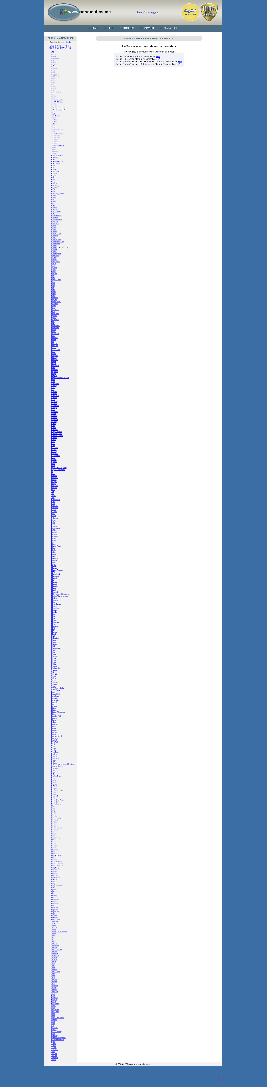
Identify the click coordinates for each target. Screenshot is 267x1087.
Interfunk (54, 486)
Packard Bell (55, 694)
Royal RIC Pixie (57, 800)
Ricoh (53, 782)
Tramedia (54, 986)
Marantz (54, 582)
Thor (53, 968)
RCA (53, 762)
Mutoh (53, 634)
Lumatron (54, 558)
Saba (53, 808)
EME (53, 336)
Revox (53, 778)
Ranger (53, 760)
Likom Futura (56, 546)
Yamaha (54, 1056)
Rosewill (54, 796)
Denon (53, 292)
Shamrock (54, 850)
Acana (53, 56)
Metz (53, 602)
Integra (53, 484)
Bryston (54, 188)
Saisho (53, 812)
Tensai (53, 962)
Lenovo (54, 534)
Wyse (53, 1042)
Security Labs (56, 838)
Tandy (53, 926)
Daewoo (54, 274)
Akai (53, 80)
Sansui (53, 824)
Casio (53, 200)
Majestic (54, 578)
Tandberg (54, 922)
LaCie (53, 530)
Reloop (53, 774)
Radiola (54, 756)
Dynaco (54, 316)
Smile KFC (55, 878)
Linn (53, 548)
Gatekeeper (55, 384)
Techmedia (55, 946)
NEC (53, 646)
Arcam (53, 118)
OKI (52, 672)
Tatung (53, 930)
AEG (53, 72)
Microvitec (55, 608)
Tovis (53, 984)
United (53, 1002)
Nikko (53, 660)
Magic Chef (55, 574)
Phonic (53, 714)
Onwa (53, 680)
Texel (53, 966)
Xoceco (53, 1048)
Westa (53, 1034)
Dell (52, 288)
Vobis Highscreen (57, 1018)
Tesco (53, 964)
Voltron (54, 1020)
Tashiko (54, 928)
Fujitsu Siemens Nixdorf (60, 378)
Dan (52, 276)
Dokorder (54, 304)
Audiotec (54, 140)
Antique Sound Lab (58, 108)
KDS (53, 504)
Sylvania (54, 918)
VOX (53, 1022)
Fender (53, 354)
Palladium (55, 696)
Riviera (53, 784)
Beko (53, 160)
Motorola (54, 626)
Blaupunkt (55, 172)
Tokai (53, 978)
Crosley (54, 260)
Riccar (53, 780)
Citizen (53, 228)
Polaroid (54, 722)
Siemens (54, 860)
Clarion (54, 232)
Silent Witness (56, 862)
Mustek (54, 632)
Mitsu (53, 620)
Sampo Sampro (56, 818)
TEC (53, 942)
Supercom (54, 910)
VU (52, 1026)
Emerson (54, 338)
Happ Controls (56, 432)
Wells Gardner (56, 1032)
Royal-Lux (55, 802)
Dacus (53, 272)
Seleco (53, 844)
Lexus (53, 540)
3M (52, 52)
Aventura (54, 152)
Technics (54, 948)
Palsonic (54, 698)
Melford (54, 598)
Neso (53, 652)
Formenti (54, 370)
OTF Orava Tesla (57, 688)
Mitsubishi (55, 622)
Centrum (54, 208)
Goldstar (54, 402)
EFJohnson (55, 320)
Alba (53, 86)
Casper (53, 202)
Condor (54, 250)
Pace (52, 692)
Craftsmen (55, 256)
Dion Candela (56, 302)
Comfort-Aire (56, 240)
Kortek (53, 516)
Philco (53, 708)
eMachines (55, 334)
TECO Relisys (56, 950)
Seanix (53, 834)
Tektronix (54, 954)
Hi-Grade (54, 448)
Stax (52, 898)
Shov (53, 858)
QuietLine (54, 752)
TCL (53, 938)
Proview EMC (56, 736)
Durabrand (55, 314)
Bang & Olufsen (57, 156)
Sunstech (54, 908)
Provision (54, 738)
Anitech (54, 106)
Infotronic (54, 478)
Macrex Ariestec (57, 570)
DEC (53, 282)
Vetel (53, 1008)
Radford (54, 754)
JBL (52, 492)
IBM (53, 464)
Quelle (53, 750)
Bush (53, 192)
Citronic (54, 230)
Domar (53, 306)
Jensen (53, 496)
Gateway (54, 386)
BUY (158, 56)
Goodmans (55, 406)
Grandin (54, 418)
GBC (53, 388)
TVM (53, 994)
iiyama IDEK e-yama (58, 468)
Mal (52, 580)
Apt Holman (55, 116)
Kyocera (54, 526)
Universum (55, 1004)
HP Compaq (55, 456)
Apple (53, 114)
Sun (52, 906)
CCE (53, 204)
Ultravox (54, 998)
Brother (54, 184)
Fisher (53, 364)
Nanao (53, 640)
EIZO (53, 324)
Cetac (53, 214)
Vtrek (53, 1024)
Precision (54, 724)
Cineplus (54, 222)
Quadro (53, 746)
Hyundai (54, 462)
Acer (52, 60)
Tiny (53, 976)
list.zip (68, 42)
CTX (53, 266)
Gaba (53, 382)
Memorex (54, 600)
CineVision (55, 224)
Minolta (54, 612)
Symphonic (55, 920)
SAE (53, 810)
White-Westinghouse (58, 1038)
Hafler (53, 424)
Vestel (53, 1006)
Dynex (53, 318)
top (218, 1080)
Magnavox (55, 576)
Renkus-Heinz (56, 776)
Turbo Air (54, 992)
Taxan (53, 936)
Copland (54, 252)
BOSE (53, 178)
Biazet (53, 170)
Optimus (54, 682)
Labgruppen (55, 528)
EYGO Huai (55, 350)
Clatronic (54, 236)
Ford (53, 368)
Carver (53, 198)
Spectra (53, 890)
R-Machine (55, 786)
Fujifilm (54, 376)
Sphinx (53, 892)
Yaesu (53, 1052)
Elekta (53, 330)
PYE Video (55, 742)
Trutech (54, 990)
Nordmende (55, 668)
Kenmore (54, 506)
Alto (52, 94)
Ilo (52, 472)
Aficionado (55, 74)
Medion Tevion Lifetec (59, 596)
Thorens (54, 970)
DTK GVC (55, 310)
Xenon (53, 1044)
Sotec (53, 888)
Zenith (53, 1060)
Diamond (54, 298)
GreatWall (54, 420)
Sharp (53, 852)
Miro (53, 614)
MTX (53, 630)
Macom (54, 568)
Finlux (53, 362)
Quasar (53, 748)
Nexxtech (54, 656)
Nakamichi (55, 638)
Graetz (53, 414)
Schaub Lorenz (56, 828)
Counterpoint (56, 254)
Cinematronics (56, 220)
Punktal (54, 740)
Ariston (54, 120)
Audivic (54, 144)
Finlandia (54, 360)
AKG (53, 82)
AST (53, 126)
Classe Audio (56, 234)
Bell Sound (55, 164)
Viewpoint (55, 1010)
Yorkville (54, 1058)
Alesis (53, 88)
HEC (53, 444)
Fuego (53, 374)
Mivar (53, 624)
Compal (54, 246)
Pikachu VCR (56, 716)
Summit (54, 902)
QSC (53, 744)
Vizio (53, 1016)
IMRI (53, 474)
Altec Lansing (56, 92)
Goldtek (54, 404)
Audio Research (57, 134)
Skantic (54, 874)
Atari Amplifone (57, 130)
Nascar (53, 642)
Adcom (53, 64)
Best (52, 168)
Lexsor (53, 538)
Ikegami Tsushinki (58, 470)
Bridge (53, 182)
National (54, 644)
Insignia (54, 482)
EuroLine (54, 346)
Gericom (54, 398)
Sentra (53, 848)
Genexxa (54, 394)
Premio (53, 726)
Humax (53, 460)
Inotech (53, 480)
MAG (53, 572)
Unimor (54, 1000)
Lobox (53, 552)
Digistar (54, 300)
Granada (54, 416)
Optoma (54, 684)
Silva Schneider (57, 866)
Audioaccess (55, 136)
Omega (53, 676)
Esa (52, 342)
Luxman (54, 560)
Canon (53, 196)
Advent (53, 70)
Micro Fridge (56, 604)
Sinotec (54, 870)
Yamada (54, 1054)
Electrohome (55, 326)
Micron (53, 606)
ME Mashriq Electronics (60, 594)
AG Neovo (55, 76)
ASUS (53, 128)
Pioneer (54, 718)
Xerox (53, 1046)
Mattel (53, 590)
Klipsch (54, 512)
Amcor (53, 98)
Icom (53, 466)
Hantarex (54, 430)
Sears (53, 836)
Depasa (53, 294)
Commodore (55, 244)
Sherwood (54, 854)
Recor (53, 772)
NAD (53, 636)
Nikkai (53, 658)
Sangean (54, 822)
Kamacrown (55, 500)
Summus (54, 904)
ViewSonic (55, 1012)
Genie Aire (55, 396)
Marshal (54, 584)
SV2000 (54, 916)
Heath (53, 442)
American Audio (57, 100)
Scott (53, 832)
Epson (53, 340)
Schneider (54, 830)
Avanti (53, 150)
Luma (53, 556)
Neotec (53, 650)
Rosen (53, 794)
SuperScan (55, 912)
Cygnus (54, 268)
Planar (53, 720)
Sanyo (53, 826)
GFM (53, 400)
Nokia (53, 664)
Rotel (53, 798)
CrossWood (55, 262)
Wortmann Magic (57, 1040)
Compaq (54, 248)
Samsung (54, 820)
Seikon (53, 842)
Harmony (54, 438)
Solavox (54, 880)
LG (52, 542)
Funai (53, 380)
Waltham (54, 1028)
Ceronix (54, 210)
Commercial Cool (57, 242)
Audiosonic (55, 138)
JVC (52, 498)
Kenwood (54, 508)
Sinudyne (54, 872)
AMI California (56, 102)
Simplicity (55, 868)
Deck (53, 286)
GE (52, 390)
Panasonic (54, 700)
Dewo (53, 296)
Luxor (53, 562)
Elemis (53, 332)
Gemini (54, 392)
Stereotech (55, 900)
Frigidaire (54, 372)
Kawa (53, 502)
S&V (53, 806)
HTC (53, 458)
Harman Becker (56, 434)
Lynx (53, 564)
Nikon (53, 662)
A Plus (53, 54)
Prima (53, 728)
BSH (53, 190)
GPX (53, 410)
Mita (53, 616)
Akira (53, 84)
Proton (53, 734)
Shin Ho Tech (56, 856)
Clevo (53, 238)
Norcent (54, 666)
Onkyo (53, 678)
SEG (53, 840)
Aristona (54, 122)
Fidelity (54, 358)
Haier (53, 426)
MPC (53, 628)
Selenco (54, 846)
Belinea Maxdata (57, 162)
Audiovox (54, 142)
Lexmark (54, 536)
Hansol (53, 428)
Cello (53, 206)
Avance (53, 148)
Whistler (54, 1036)
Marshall (54, 586)
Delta (53, 290)
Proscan (54, 732)
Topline (54, 980)
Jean (52, 494)
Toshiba (54, 982)
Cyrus (53, 270)
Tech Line (54, 944)
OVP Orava (55, 690)
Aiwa (53, 78)
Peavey (53, 704)
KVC (53, 524)
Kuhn (53, 522)
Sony (53, 884)
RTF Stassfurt (56, 804)
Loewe (53, 554)
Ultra (53, 996)
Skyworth (54, 876)
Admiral (54, 68)
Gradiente (54, 412)
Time (53, 974)
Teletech (54, 960)
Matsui (53, 588)
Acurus (53, 62)
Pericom (54, 706)
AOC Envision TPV (58, 110)
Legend (53, 532)
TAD (53, 924)
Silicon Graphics (57, 864)
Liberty (53, 544)
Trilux (53, 988)
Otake (53, 686)
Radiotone (55, 758)
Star (52, 894)
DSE (53, 308)
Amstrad (54, 104)
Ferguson (54, 356)
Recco (53, 770)
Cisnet (53, 226)
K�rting (54, 518)
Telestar (54, 958)
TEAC (53, 940)
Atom (53, 132)
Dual (53, 312)
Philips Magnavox (58, 712)
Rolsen (53, 792)
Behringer (54, 158)
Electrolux (55, 328)
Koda (53, 514)
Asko (53, 124)
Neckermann (55, 648)
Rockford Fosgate (57, 790)
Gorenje (54, 408)
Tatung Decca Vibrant (59, 932)
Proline (53, 730)
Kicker (53, 510)
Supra (53, 914)
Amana (53, 96)
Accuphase (55, 58)
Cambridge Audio (57, 194)
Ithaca (53, 490)
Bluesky (54, 174)
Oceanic (54, 670)
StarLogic (54, 896)
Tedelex (54, 952)
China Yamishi (56, 216)
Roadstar (54, 788)
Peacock (54, 702)
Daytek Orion (56, 280)
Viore (53, 1014)
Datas (53, 278)
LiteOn (53, 550)
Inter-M (54, 488)
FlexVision (55, 366)
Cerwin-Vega (55, 212)
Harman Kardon (57, 436)
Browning (54, 186)
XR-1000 (54, 1050)
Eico (52, 322)
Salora (53, 814)
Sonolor (54, 882)
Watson (53, 1030)
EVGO (53, 348)
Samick (54, 816)
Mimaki (54, 610)
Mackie (53, 566)
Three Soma (55, 972)
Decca (53, 284)
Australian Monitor (58, 146)
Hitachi (53, 450)
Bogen (53, 176)
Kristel (53, 520)
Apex (53, 112)
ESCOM (54, 344)
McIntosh (54, 592)
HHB (53, 446)
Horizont (54, 454)
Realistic (54, 768)
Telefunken (55, 956)
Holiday (54, 452)
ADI (52, 66)
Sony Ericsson (56, 886)
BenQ (53, 166)
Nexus (53, 654)
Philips (53, 710)
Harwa (53, 440)
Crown (53, 264)
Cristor (53, 258)
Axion (53, 154)
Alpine (53, 90)
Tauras (53, 934)
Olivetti (54, 674)
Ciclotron (54, 218)
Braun (53, 180)
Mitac (53, 618)
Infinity (54, 476)
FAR (53, 352)
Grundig (54, 422)
